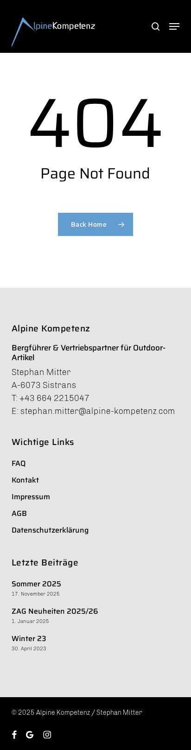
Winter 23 (29, 638)
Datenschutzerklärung (50, 530)
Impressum (31, 496)
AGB (19, 513)
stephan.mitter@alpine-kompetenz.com (97, 411)
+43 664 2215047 (54, 398)
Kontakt (25, 480)
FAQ (18, 463)
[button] (174, 26)
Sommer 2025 (36, 584)
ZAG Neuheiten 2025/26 (55, 611)
